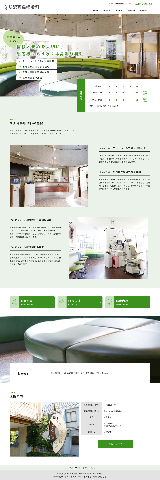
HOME (95, 10)
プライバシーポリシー (73, 468)
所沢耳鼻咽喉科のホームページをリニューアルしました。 (86, 373)
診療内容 (143, 10)
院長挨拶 (131, 10)
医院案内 (106, 10)
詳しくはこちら (115, 444)
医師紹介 (119, 10)
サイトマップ (90, 468)
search (152, 10)
